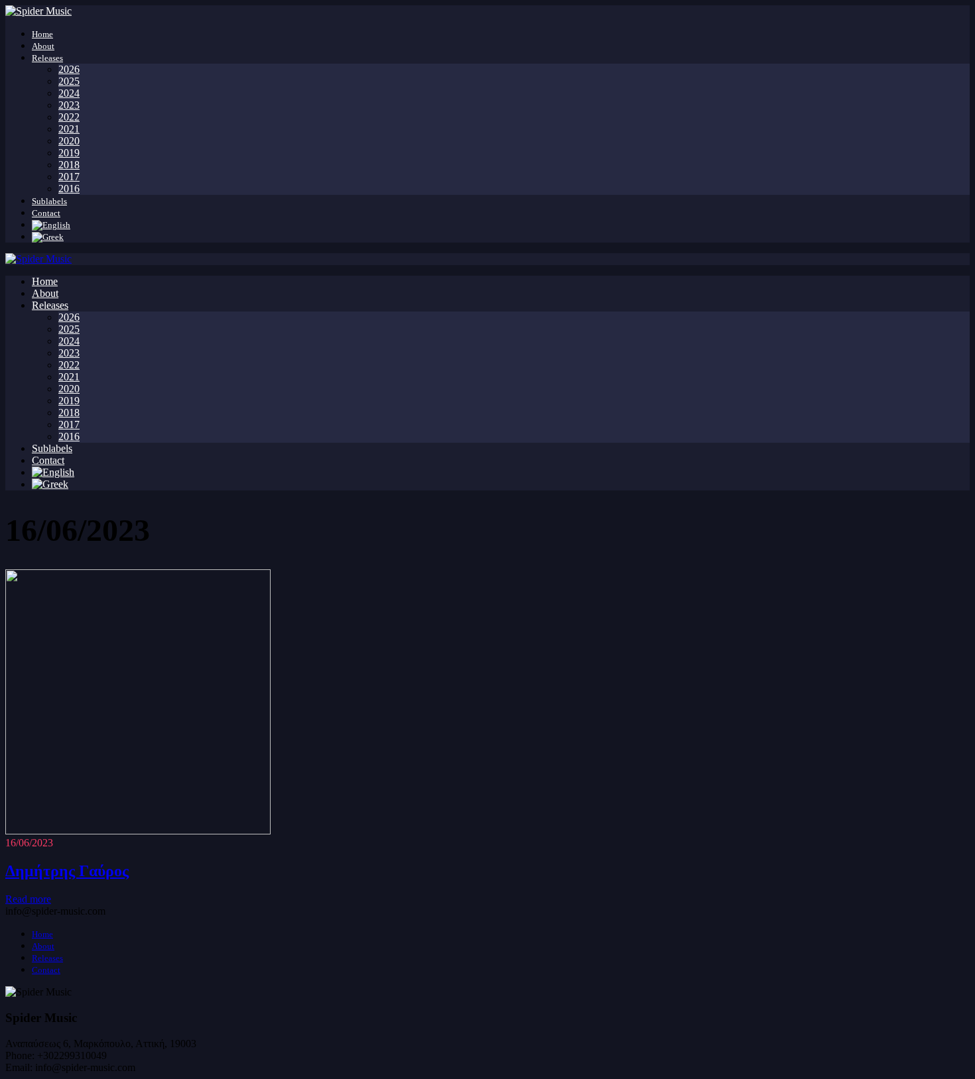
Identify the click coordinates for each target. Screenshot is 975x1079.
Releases (47, 58)
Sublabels (49, 201)
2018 (69, 164)
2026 (69, 69)
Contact (46, 213)
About (43, 46)
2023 (69, 105)
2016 (69, 188)
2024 (69, 93)
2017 (69, 176)
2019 (69, 152)
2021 (69, 129)
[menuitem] (51, 225)
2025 (69, 81)
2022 (69, 117)
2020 (69, 140)
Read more (28, 899)
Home (42, 34)
